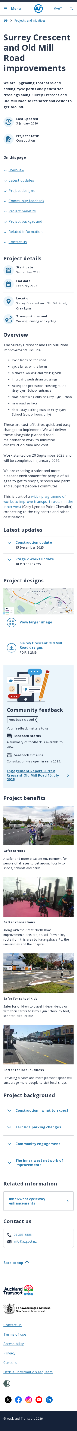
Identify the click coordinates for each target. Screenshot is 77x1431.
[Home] (38, 8)
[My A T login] (58, 8)
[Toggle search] (71, 8)
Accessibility (13, 1343)
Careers (10, 1362)
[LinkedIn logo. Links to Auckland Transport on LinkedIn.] (49, 1399)
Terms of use (14, 1334)
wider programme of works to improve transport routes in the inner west (38, 501)
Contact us (12, 1325)
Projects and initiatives (30, 20)
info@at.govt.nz (25, 1241)
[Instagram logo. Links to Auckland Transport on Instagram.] (28, 1399)
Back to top (13, 1263)
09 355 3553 (23, 1235)
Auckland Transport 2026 (25, 1418)
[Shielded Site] (7, 1383)
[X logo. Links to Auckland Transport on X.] (8, 1399)
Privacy (9, 1353)
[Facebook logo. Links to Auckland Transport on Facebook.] (18, 1399)
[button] (38, 622)
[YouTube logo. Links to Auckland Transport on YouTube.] (39, 1399)
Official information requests (28, 1372)
